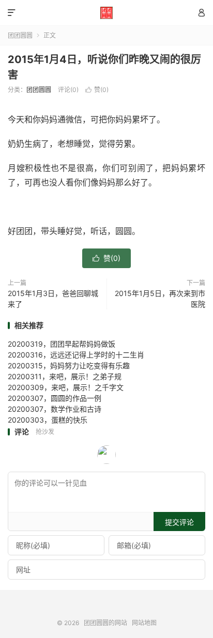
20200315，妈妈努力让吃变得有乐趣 (69, 365)
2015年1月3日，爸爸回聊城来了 (53, 298)
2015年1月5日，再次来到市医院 (160, 298)
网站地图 (144, 623)
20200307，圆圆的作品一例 (54, 398)
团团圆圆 (20, 35)
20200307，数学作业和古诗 (54, 408)
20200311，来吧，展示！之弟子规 (64, 376)
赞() (97, 90)
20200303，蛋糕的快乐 (47, 419)
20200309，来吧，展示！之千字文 (66, 387)
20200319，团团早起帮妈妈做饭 (61, 343)
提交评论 (179, 522)
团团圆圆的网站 (106, 13)
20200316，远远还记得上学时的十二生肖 (76, 354)
